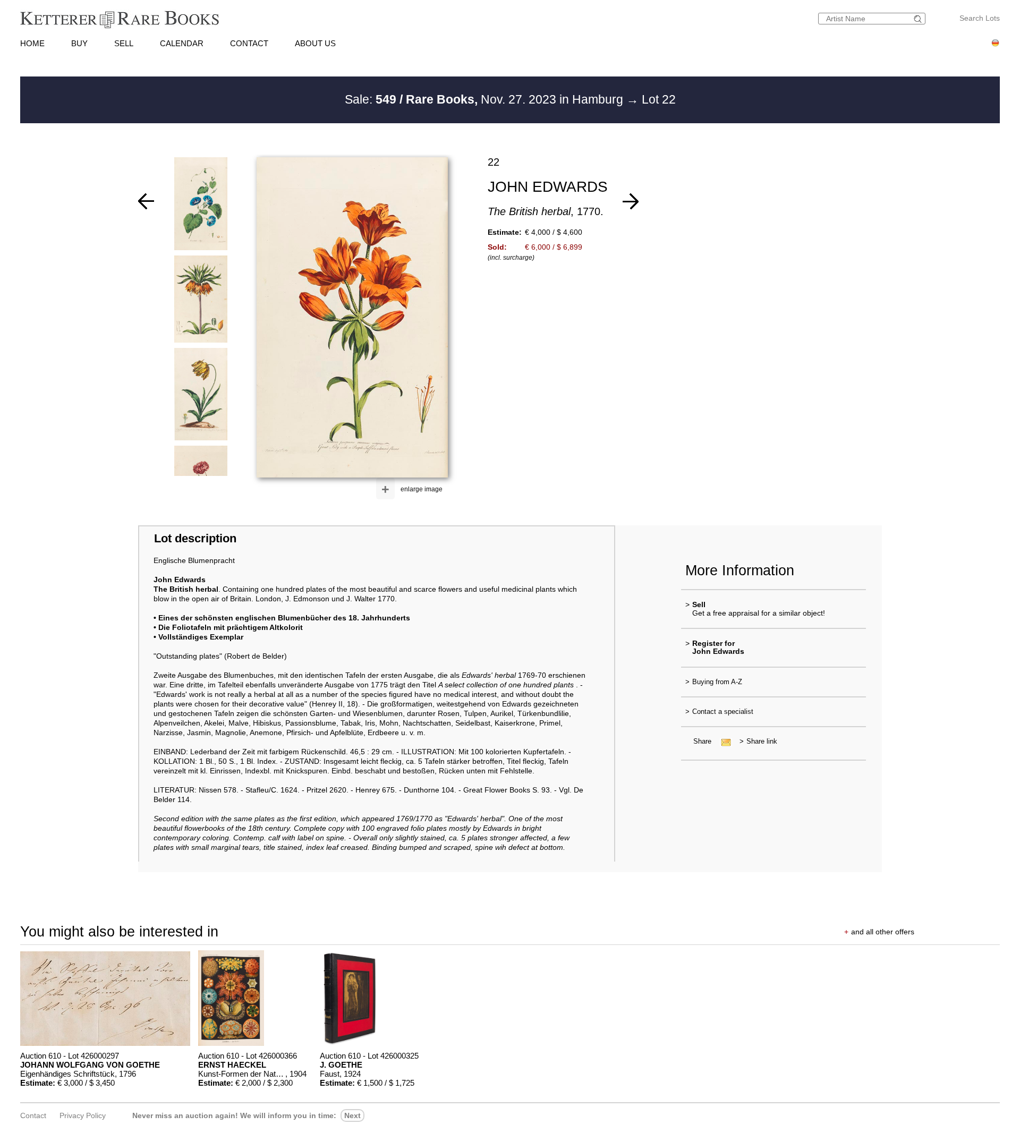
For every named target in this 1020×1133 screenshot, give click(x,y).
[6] (146, 201)
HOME (32, 43)
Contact (33, 1115)
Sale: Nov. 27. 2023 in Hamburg (485, 99)
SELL (123, 43)
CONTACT (249, 43)
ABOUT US (315, 43)
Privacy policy (83, 1115)
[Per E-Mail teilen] (722, 741)
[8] (631, 201)
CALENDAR (181, 43)
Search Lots (979, 18)
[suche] (919, 19)
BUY (79, 43)
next (352, 1115)
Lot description (195, 538)
